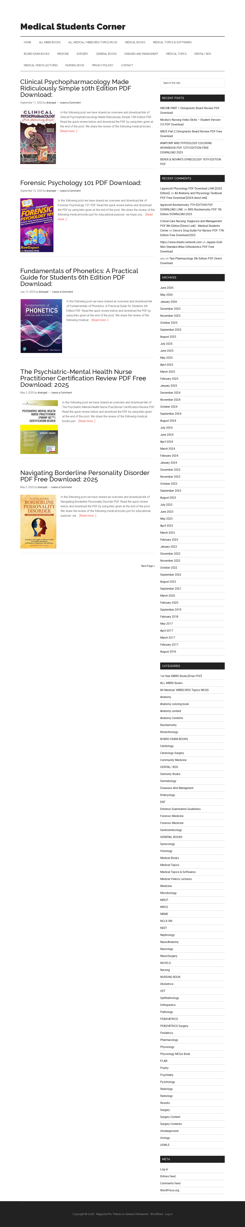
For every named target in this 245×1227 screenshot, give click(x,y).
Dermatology (168, 781)
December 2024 (170, 392)
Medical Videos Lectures (176, 879)
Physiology (167, 1047)
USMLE (164, 1145)
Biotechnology (169, 732)
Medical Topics (169, 865)
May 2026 (166, 294)
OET (162, 991)
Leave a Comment (70, 102)
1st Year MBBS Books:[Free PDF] (181, 676)
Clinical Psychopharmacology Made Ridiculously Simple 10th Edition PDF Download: (75, 88)
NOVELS (165, 963)
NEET (163, 928)
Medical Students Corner (73, 27)
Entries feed (168, 1176)
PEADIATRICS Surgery (174, 1026)
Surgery (165, 1110)
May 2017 (166, 623)
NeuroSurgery (168, 956)
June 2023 (166, 511)
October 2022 (168, 567)
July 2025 (166, 343)
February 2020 (169, 602)
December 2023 (170, 469)
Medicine (166, 886)
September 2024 (170, 413)
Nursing (165, 970)
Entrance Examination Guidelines (180, 809)
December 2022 (170, 553)
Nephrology (167, 935)
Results (165, 1103)
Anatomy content (170, 711)
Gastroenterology (171, 830)
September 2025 (170, 329)
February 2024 (169, 455)
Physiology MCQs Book (175, 1054)
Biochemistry (168, 725)
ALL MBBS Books (171, 683)
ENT (162, 802)
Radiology (166, 1089)
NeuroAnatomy (169, 942)
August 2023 (168, 497)
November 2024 (170, 399)
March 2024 (167, 448)
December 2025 (170, 308)
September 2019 (170, 609)
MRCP (164, 900)
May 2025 (166, 357)
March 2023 (167, 532)
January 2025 (168, 385)
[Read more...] (68, 131)
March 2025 (167, 371)
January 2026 (168, 301)
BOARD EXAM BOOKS (174, 739)
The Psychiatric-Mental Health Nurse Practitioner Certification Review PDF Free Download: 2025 (83, 378)
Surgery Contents (171, 1124)
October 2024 (168, 406)
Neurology (166, 949)
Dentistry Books (170, 774)
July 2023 (166, 504)
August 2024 (168, 420)
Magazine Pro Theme (108, 1214)
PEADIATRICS (169, 1019)
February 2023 (169, 539)
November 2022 (170, 560)
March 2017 (167, 637)
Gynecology (167, 844)
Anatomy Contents (171, 718)
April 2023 (166, 525)
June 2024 (166, 434)
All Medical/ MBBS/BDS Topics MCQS (184, 690)
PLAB (163, 1061)
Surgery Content (170, 1117)
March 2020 (167, 595)
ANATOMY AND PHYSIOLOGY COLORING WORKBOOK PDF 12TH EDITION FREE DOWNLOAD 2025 (186, 147)
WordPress (156, 1214)
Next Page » (148, 566)
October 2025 (168, 322)
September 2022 (170, 574)
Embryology (167, 795)
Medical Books (169, 858)
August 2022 (168, 581)
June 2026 (166, 287)
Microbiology (168, 893)
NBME (164, 914)
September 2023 (170, 490)
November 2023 (170, 476)
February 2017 (169, 644)
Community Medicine (173, 760)
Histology (166, 851)
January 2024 (168, 462)
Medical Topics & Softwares (178, 872)
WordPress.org (169, 1190)
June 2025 (166, 350)
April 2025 (166, 364)
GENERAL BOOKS (171, 837)
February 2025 (169, 378)
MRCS (164, 907)
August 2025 (168, 336)
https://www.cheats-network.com (181, 242)
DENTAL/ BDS (169, 767)
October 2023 (168, 483)
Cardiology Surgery (172, 753)
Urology (165, 1138)
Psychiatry (166, 1075)
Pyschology (167, 1082)
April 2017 (166, 630)
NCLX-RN (166, 921)
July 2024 (166, 427)
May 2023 (166, 518)
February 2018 (169, 616)
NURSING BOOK (170, 977)
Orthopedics (168, 1005)
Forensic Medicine (171, 816)
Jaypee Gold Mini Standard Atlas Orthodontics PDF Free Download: (191, 246)
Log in (164, 1169)
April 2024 (166, 441)
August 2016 (168, 651)
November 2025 (170, 315)
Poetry (164, 1068)
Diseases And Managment (176, 788)
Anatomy (165, 697)
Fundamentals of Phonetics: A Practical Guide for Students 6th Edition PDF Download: (79, 277)
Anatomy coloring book (174, 704)
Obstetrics (166, 984)
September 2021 (170, 588)
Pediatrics (166, 1033)
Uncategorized (169, 1131)
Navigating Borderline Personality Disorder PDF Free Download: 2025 (84, 476)
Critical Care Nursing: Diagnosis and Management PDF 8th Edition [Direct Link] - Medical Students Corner (191, 225)
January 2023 (168, 546)
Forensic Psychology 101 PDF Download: (81, 182)
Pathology (166, 1012)
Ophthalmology (169, 998)
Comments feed (170, 1183)
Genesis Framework (136, 1214)
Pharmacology (169, 1040)
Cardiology (167, 746)
